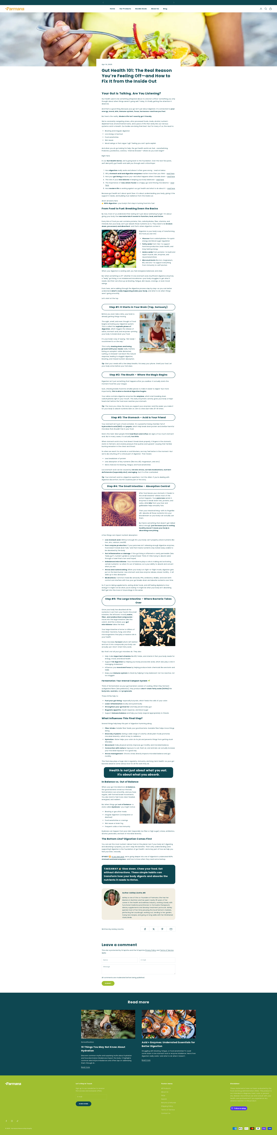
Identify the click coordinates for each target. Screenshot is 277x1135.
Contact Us (165, 1113)
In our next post (118, 857)
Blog (165, 9)
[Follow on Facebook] (6, 1121)
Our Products (125, 9)
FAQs (163, 1095)
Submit (108, 983)
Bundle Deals (141, 9)
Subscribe (83, 1104)
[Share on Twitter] (153, 929)
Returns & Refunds (168, 1103)
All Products (166, 1088)
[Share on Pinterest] (162, 929)
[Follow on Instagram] (12, 1121)
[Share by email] (171, 929)
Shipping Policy (167, 1106)
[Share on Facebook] (145, 929)
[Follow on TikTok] (17, 1121)
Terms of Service (167, 950)
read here (171, 173)
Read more (85, 1067)
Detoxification (87, 1042)
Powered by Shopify (25, 1128)
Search (164, 1099)
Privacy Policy (150, 950)
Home (112, 9)
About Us (155, 9)
